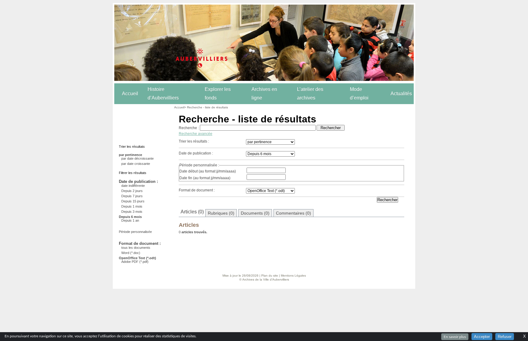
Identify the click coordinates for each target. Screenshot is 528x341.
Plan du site (269, 275)
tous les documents (135, 247)
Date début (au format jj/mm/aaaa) (207, 171)
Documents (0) (255, 213)
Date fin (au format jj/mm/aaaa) (204, 178)
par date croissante (135, 163)
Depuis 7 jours (132, 196)
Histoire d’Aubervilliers (163, 93)
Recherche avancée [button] (195, 134)
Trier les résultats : (194, 141)
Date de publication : (196, 153)
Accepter (482, 336)
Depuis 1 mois (131, 206)
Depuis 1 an (130, 220)
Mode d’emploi (359, 93)
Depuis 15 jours (133, 201)
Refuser (505, 336)
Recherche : (189, 128)
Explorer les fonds (218, 93)
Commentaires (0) (293, 213)
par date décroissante (137, 158)
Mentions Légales (293, 275)
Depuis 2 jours (132, 191)
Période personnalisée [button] (135, 232)
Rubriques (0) (221, 213)
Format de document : (197, 190)
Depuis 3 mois (131, 211)
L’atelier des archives (310, 93)
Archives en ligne (264, 93)
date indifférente (133, 185)
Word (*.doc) (130, 253)
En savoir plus (455, 337)
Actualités (401, 93)
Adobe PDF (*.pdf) (134, 261)
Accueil (130, 93)
